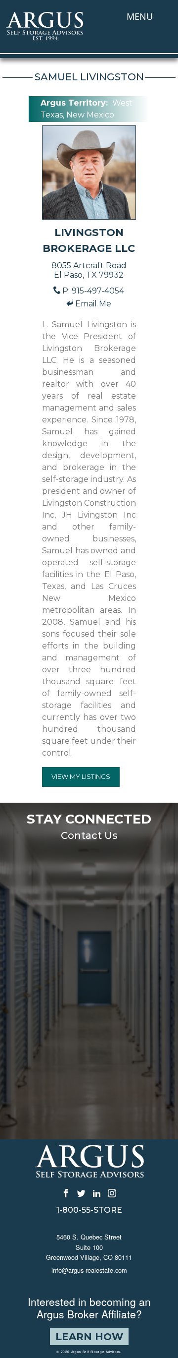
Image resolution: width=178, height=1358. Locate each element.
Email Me (93, 303)
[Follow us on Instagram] (112, 1192)
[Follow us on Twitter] (81, 1192)
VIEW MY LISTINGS (80, 776)
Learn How (89, 1337)
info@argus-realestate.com (89, 1270)
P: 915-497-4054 (93, 290)
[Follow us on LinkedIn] (96, 1192)
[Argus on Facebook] (66, 1192)
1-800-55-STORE (89, 1210)
